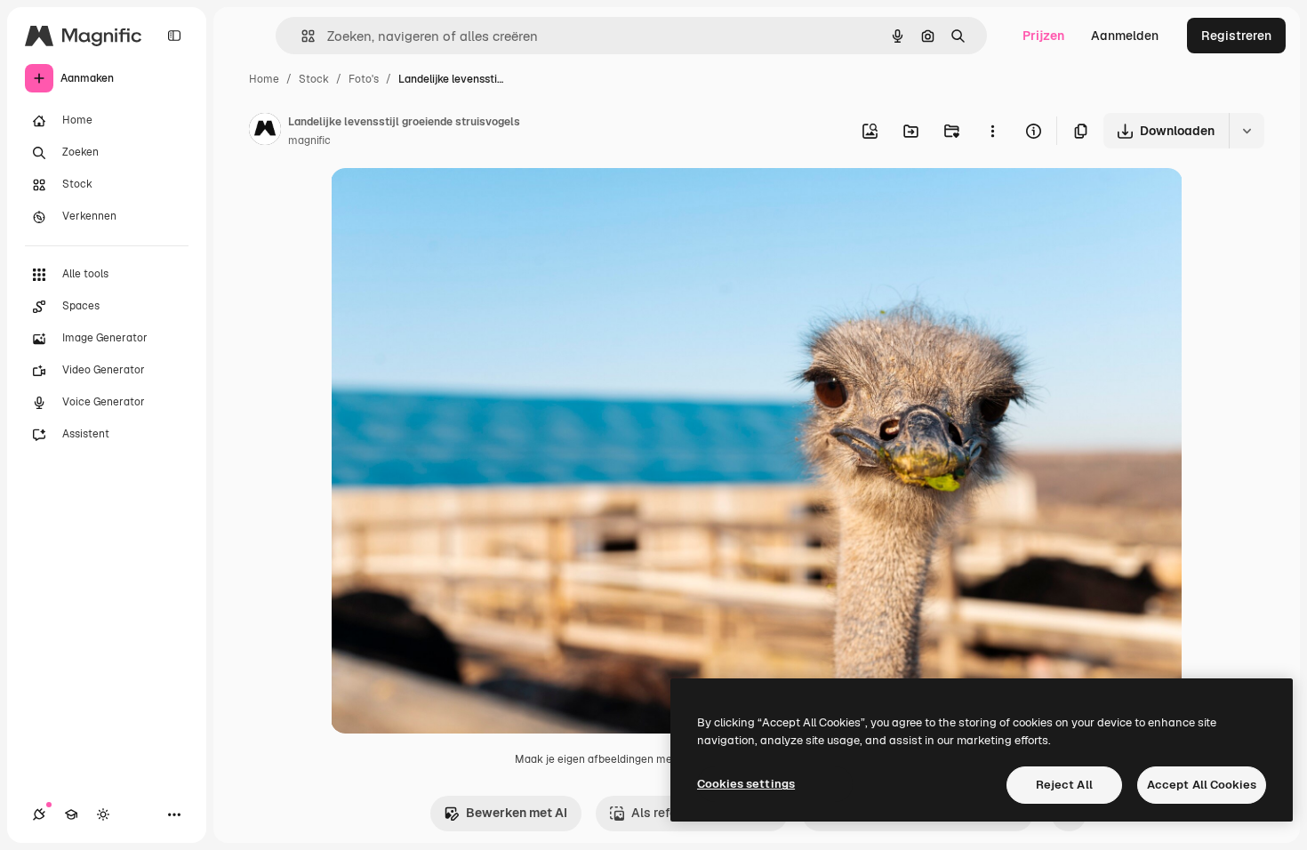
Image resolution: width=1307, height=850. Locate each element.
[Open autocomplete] (301, 36)
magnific (309, 140)
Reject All (1064, 784)
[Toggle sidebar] (174, 35)
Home (264, 79)
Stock (314, 79)
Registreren (1236, 36)
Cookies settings (746, 783)
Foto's (364, 79)
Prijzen (1043, 36)
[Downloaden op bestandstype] (1246, 130)
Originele (448, 202)
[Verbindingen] (39, 814)
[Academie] (71, 814)
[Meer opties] (992, 130)
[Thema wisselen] (103, 814)
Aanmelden (1125, 36)
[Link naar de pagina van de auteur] (265, 131)
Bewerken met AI (516, 813)
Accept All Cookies (1201, 784)
